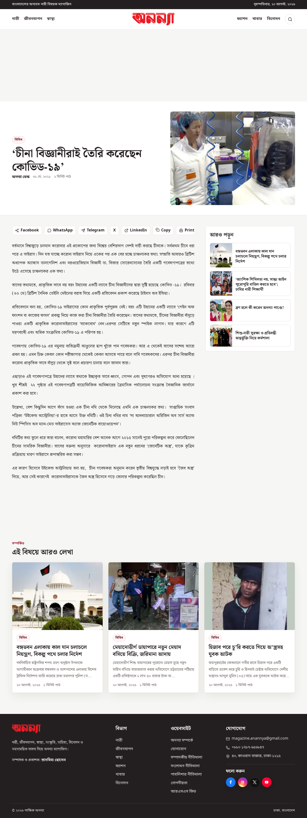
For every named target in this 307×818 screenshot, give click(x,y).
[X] (255, 782)
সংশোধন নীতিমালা (185, 766)
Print (189, 230)
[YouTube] (267, 782)
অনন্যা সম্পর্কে (182, 740)
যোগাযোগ (178, 749)
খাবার (257, 19)
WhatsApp (63, 230)
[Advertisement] (153, 65)
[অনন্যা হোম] (153, 19)
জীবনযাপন (33, 19)
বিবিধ (18, 140)
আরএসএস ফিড (183, 791)
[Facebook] (231, 782)
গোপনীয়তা (179, 783)
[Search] (290, 19)
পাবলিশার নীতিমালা (186, 774)
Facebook (30, 230)
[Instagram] (243, 782)
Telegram (96, 230)
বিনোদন (273, 19)
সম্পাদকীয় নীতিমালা (186, 757)
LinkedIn (138, 230)
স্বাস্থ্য (51, 19)
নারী (15, 19)
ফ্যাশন (242, 19)
